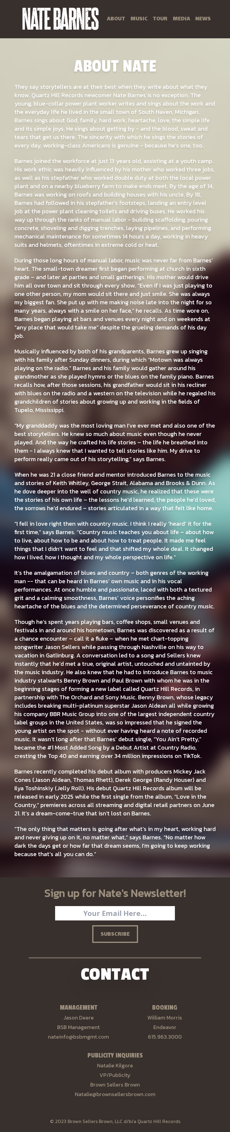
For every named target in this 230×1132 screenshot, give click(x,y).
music (139, 19)
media (181, 19)
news (203, 19)
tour (160, 19)
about (116, 19)
